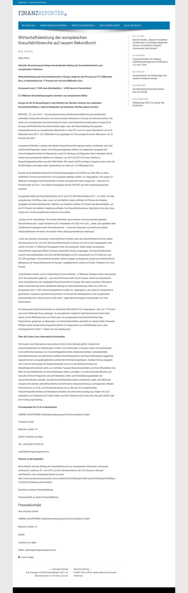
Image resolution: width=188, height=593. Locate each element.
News (31, 557)
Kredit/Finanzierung (83, 25)
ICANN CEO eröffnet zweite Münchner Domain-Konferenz (95, 572)
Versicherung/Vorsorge (53, 25)
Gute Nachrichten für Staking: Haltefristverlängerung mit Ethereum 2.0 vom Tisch (150, 62)
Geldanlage (28, 25)
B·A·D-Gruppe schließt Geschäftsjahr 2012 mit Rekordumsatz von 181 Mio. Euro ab (47, 572)
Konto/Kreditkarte (109, 25)
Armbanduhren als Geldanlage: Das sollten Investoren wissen (150, 77)
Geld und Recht (132, 25)
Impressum (22, 2)
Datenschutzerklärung (37, 2)
